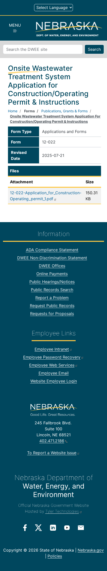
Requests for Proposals (52, 313)
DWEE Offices (52, 265)
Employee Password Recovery (51, 357)
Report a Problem (52, 297)
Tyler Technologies (62, 511)
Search (94, 49)
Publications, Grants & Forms (64, 111)
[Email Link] (81, 527)
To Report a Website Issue (51, 452)
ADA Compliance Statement (52, 249)
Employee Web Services (51, 365)
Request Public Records (52, 305)
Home (12, 111)
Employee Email (54, 373)
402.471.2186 (51, 440)
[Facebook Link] (25, 527)
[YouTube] (67, 527)
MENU (15, 25)
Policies (55, 556)
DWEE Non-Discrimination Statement (52, 257)
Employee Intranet (52, 349)
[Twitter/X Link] (38, 527)
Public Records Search (52, 289)
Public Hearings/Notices (52, 281)
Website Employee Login (53, 381)
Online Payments (52, 273)
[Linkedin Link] (53, 527)
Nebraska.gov (91, 550)
